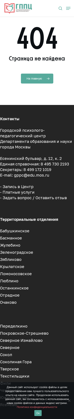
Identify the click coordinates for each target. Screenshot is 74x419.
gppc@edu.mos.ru (31, 175)
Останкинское (14, 287)
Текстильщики (14, 376)
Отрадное (10, 295)
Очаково (8, 302)
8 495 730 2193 (55, 163)
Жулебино (10, 245)
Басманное (11, 237)
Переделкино (13, 326)
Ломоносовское (16, 273)
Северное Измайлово (21, 340)
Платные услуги (19, 192)
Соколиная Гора (16, 361)
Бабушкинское (14, 230)
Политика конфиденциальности (37, 406)
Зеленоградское (16, 252)
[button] (68, 8)
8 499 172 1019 (37, 169)
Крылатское (12, 266)
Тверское (9, 368)
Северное (10, 347)
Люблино (9, 280)
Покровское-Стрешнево (24, 333)
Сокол (6, 354)
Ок (38, 413)
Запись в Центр (18, 186)
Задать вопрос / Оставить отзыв (35, 197)
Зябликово (11, 259)
